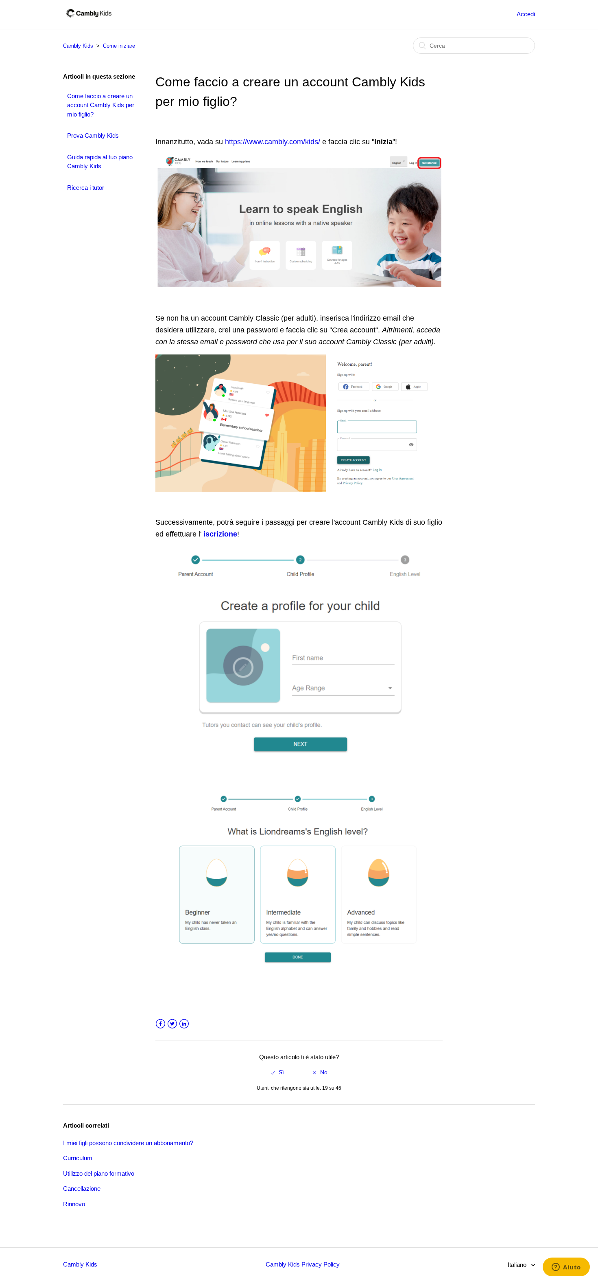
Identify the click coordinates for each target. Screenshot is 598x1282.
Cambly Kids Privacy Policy (303, 1264)
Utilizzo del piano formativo (98, 1173)
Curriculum (77, 1157)
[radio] (278, 1072)
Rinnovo (74, 1204)
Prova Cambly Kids (93, 135)
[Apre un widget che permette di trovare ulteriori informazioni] (566, 1268)
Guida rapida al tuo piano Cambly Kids (100, 162)
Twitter (172, 1024)
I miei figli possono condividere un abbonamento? (128, 1142)
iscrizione (220, 534)
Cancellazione (81, 1188)
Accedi (526, 14)
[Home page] (89, 18)
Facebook (160, 1024)
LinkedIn (184, 1024)
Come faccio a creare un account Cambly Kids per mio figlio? (100, 105)
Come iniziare (119, 46)
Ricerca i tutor (85, 187)
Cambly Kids (78, 46)
